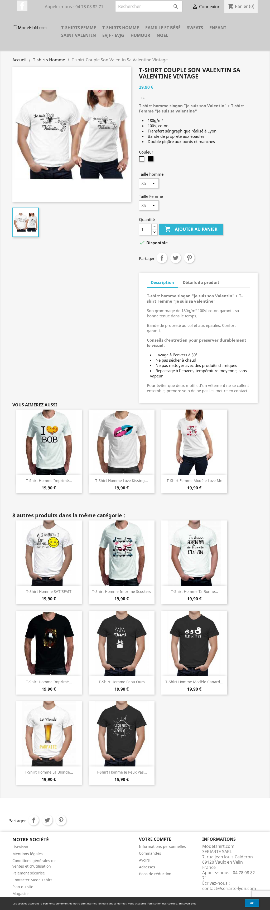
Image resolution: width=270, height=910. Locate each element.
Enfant (217, 28)
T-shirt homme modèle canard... (194, 681)
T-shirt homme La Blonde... (49, 772)
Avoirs (144, 860)
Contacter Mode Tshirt (32, 879)
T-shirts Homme (120, 28)
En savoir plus (187, 903)
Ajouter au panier (191, 229)
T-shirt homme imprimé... (49, 480)
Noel (162, 35)
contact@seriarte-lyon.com (229, 888)
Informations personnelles (162, 846)
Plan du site (22, 886)
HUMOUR (140, 35)
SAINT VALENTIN (78, 35)
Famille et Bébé (163, 28)
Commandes (150, 853)
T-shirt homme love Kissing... (121, 480)
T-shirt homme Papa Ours (122, 681)
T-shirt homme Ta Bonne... (194, 591)
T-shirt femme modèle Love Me (194, 480)
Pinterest (189, 258)
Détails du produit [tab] (201, 282)
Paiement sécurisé (28, 872)
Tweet (175, 258)
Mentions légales (27, 853)
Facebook (22, 6)
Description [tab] (162, 282)
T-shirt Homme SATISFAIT (48, 591)
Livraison (20, 846)
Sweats (195, 28)
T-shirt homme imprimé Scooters (121, 591)
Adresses (147, 866)
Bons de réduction (155, 873)
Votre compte (155, 839)
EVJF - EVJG (113, 35)
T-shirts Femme (78, 28)
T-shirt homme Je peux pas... (121, 772)
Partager (162, 258)
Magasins (21, 893)
